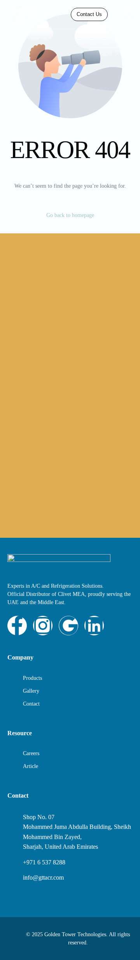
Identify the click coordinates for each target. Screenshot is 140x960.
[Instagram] (42, 625)
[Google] (68, 625)
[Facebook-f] (17, 625)
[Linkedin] (94, 625)
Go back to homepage (70, 215)
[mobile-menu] (125, 14)
